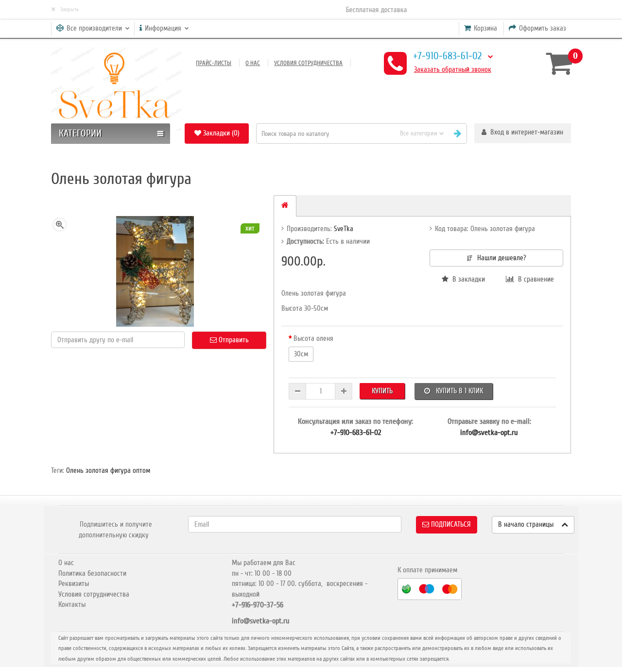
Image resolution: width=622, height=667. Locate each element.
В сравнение (534, 279)
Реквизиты (73, 583)
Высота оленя (313, 338)
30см (301, 354)
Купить (382, 390)
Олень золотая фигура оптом (108, 470)
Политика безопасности (92, 573)
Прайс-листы (213, 63)
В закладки (467, 279)
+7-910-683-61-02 (447, 56)
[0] (555, 63)
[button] (522, 133)
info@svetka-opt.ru (489, 432)
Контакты (72, 604)
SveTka (343, 228)
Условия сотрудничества (308, 63)
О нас (252, 63)
